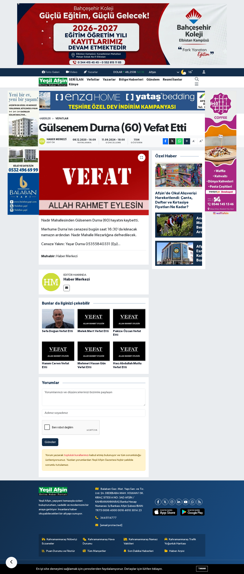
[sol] (23, 152)
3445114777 (108, 517)
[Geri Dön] (11, 562)
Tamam (202, 569)
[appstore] (165, 512)
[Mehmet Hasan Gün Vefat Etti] (94, 351)
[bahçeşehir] (122, 34)
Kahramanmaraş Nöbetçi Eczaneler (59, 541)
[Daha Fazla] (187, 141)
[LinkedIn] (179, 502)
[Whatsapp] (192, 502)
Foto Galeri (52, 72)
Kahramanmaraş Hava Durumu (99, 541)
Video (73, 72)
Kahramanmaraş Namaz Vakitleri (141, 541)
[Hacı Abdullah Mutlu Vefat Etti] (129, 351)
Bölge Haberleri (131, 79)
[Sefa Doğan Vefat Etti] (58, 318)
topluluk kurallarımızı (76, 455)
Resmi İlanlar (172, 79)
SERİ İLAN (76, 79)
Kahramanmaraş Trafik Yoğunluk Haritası (180, 541)
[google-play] (192, 512)
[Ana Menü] (196, 84)
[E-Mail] (66, 288)
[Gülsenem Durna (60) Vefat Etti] (94, 182)
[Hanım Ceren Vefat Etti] (58, 351)
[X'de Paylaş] (172, 141)
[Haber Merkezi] (51, 282)
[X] (165, 502)
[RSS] (199, 502)
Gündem (153, 79)
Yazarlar (93, 72)
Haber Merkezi (76, 279)
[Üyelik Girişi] (202, 72)
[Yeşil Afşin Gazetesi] (53, 82)
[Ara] (197, 79)
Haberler (45, 118)
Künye (73, 84)
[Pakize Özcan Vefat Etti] (129, 318)
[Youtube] (185, 502)
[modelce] (122, 100)
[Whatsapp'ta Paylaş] (179, 141)
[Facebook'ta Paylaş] (165, 141)
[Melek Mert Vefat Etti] (94, 318)
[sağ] (220, 152)
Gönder (50, 442)
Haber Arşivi (176, 551)
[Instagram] (172, 502)
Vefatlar (93, 79)
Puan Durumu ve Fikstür (60, 551)
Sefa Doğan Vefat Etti (57, 331)
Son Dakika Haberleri (140, 551)
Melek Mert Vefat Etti (93, 331)
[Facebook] (158, 502)
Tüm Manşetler (96, 551)
